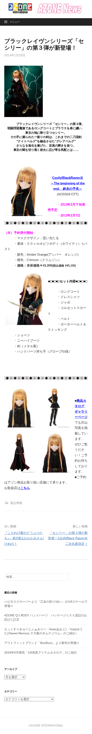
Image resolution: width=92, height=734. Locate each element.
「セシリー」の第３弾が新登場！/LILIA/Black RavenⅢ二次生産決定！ (68, 538)
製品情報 (16, 503)
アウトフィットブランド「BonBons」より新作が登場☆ (41, 643)
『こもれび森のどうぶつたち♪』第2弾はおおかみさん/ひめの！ (24, 538)
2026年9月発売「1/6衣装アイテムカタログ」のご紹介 (40, 652)
